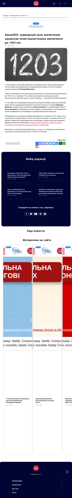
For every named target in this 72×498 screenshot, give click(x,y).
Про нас (15, 489)
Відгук (14, 492)
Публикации (17, 481)
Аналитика (16, 485)
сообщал (39, 129)
